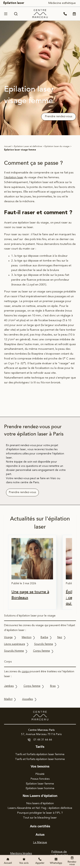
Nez (59, 637)
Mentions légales (21, 853)
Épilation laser (13, 3)
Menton (26, 637)
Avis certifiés (40, 826)
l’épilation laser (13, 177)
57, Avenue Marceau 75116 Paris (41, 734)
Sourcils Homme (14, 651)
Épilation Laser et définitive (28, 146)
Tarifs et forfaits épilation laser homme (40, 759)
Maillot (8, 699)
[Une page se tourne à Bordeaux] (32, 558)
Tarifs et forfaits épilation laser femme (39, 754)
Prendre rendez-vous (58, 116)
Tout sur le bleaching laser (40, 817)
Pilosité (39, 774)
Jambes (9, 686)
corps (25, 671)
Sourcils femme (43, 644)
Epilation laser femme (40, 783)
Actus (40, 834)
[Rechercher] (15, 13)
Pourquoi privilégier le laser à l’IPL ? (40, 813)
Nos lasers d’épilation (40, 803)
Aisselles (27, 699)
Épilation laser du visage (57, 146)
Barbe (44, 637)
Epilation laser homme (40, 788)
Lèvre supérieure (14, 644)
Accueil (7, 146)
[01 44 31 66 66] (29, 740)
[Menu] (5, 13)
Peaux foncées (40, 779)
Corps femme (41, 651)
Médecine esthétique (62, 3)
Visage (8, 637)
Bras (53, 686)
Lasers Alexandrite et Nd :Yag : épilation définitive (40, 808)
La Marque (40, 842)
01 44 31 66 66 (42, 739)
